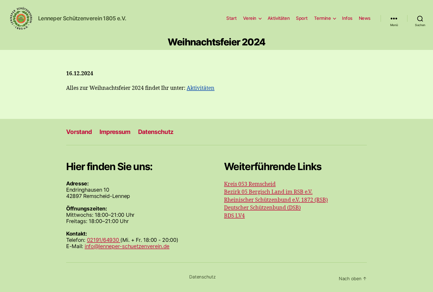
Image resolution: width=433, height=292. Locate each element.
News (365, 18)
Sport (302, 18)
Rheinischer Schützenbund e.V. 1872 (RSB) (276, 200)
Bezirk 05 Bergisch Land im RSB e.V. (268, 192)
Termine (322, 18)
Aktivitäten (279, 18)
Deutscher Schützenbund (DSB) (262, 207)
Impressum (115, 131)
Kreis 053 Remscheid (250, 184)
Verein (249, 18)
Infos (347, 18)
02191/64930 (104, 240)
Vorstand (79, 131)
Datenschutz (156, 131)
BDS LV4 (234, 215)
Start (231, 18)
